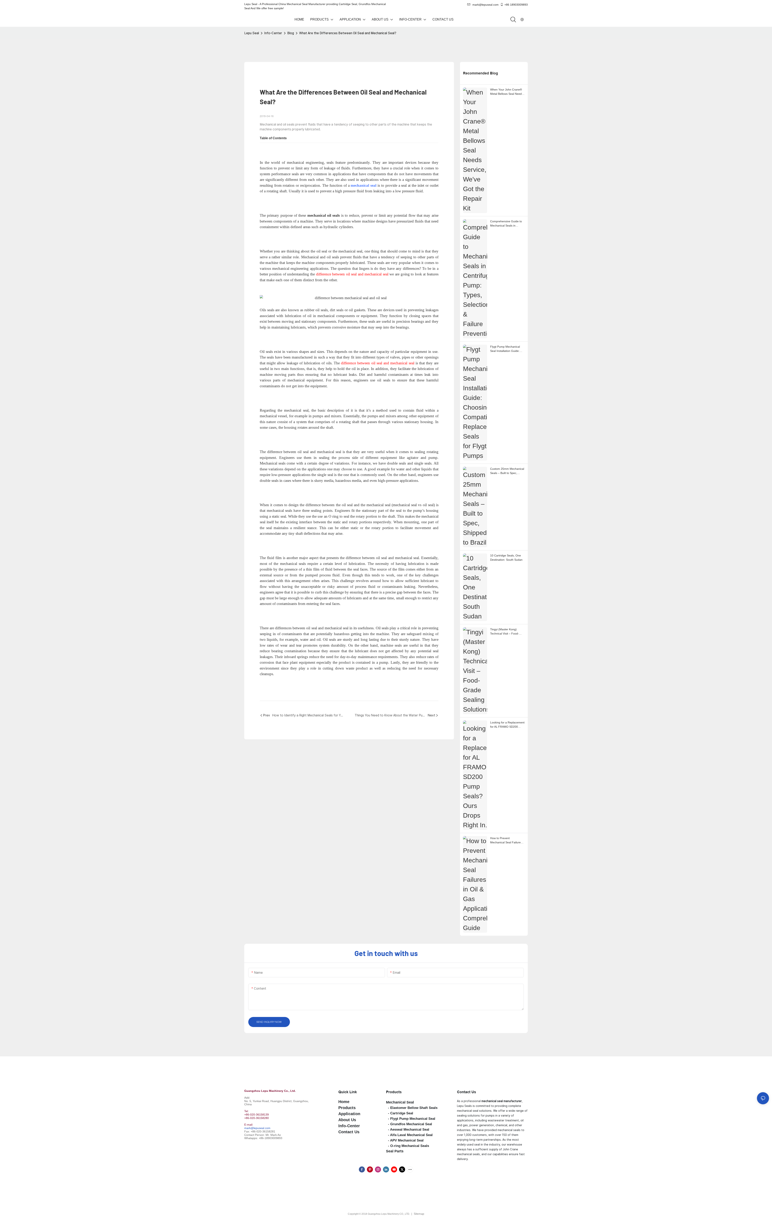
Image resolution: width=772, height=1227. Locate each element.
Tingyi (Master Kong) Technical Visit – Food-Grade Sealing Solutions (505, 632)
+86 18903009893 (516, 4)
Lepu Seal (251, 33)
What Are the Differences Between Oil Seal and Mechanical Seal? (347, 33)
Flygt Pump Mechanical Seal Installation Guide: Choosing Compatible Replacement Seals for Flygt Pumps (505, 349)
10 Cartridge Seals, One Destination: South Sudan (506, 557)
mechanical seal (363, 185)
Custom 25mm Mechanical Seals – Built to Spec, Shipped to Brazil (507, 471)
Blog (290, 33)
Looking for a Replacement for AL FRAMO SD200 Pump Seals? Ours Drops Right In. (507, 725)
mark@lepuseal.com (257, 1128)
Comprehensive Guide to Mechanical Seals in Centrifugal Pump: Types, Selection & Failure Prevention (506, 224)
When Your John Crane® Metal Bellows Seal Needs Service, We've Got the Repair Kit (506, 92)
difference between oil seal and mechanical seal (377, 363)
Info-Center (273, 33)
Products (394, 1092)
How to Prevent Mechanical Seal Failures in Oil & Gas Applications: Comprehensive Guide (506, 841)
